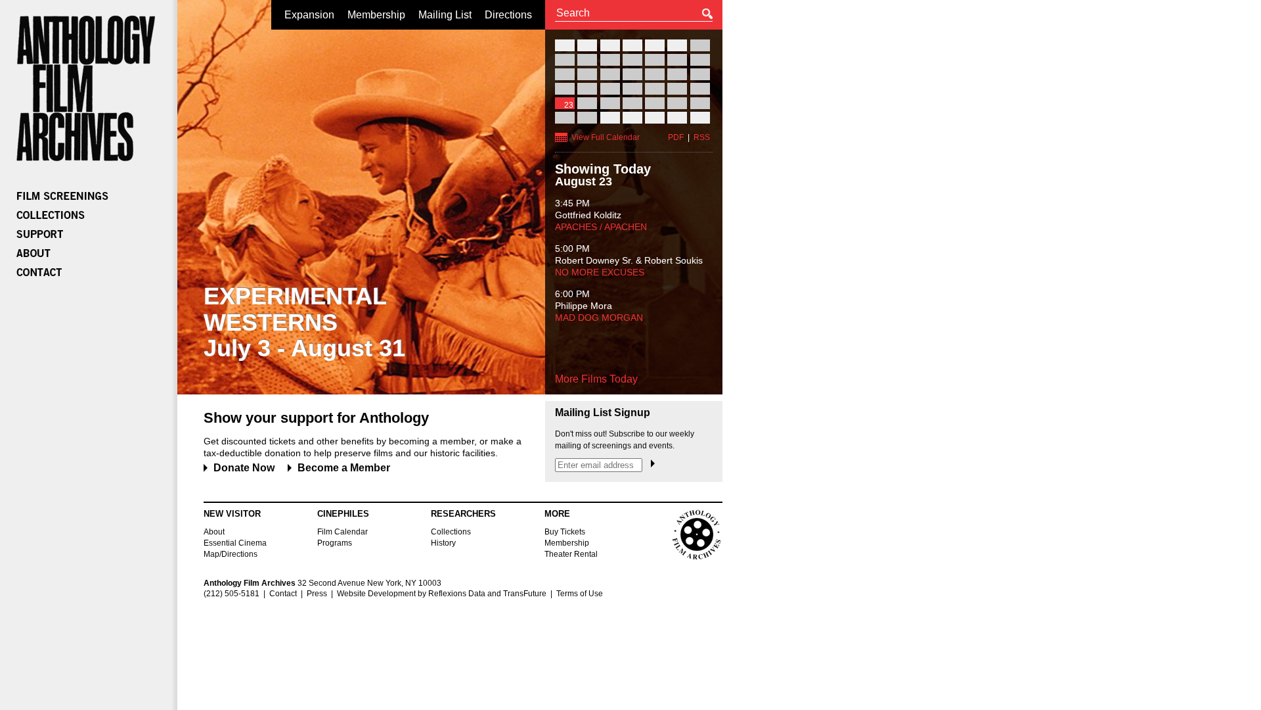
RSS (702, 137)
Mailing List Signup (602, 413)
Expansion (309, 14)
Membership (376, 14)
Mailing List (445, 14)
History (443, 543)
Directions (508, 14)
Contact (283, 593)
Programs (334, 543)
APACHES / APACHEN (601, 227)
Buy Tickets (564, 531)
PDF (676, 137)
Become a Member (344, 467)
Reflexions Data (456, 593)
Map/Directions (230, 554)
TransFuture (524, 593)
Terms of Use (579, 593)
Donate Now (244, 467)
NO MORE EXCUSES (599, 272)
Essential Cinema (235, 543)
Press (317, 593)
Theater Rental (571, 554)
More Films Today (596, 379)
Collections (451, 531)
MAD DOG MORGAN (599, 317)
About (214, 531)
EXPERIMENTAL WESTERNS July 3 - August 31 (304, 322)
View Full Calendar (605, 137)
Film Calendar (342, 531)
